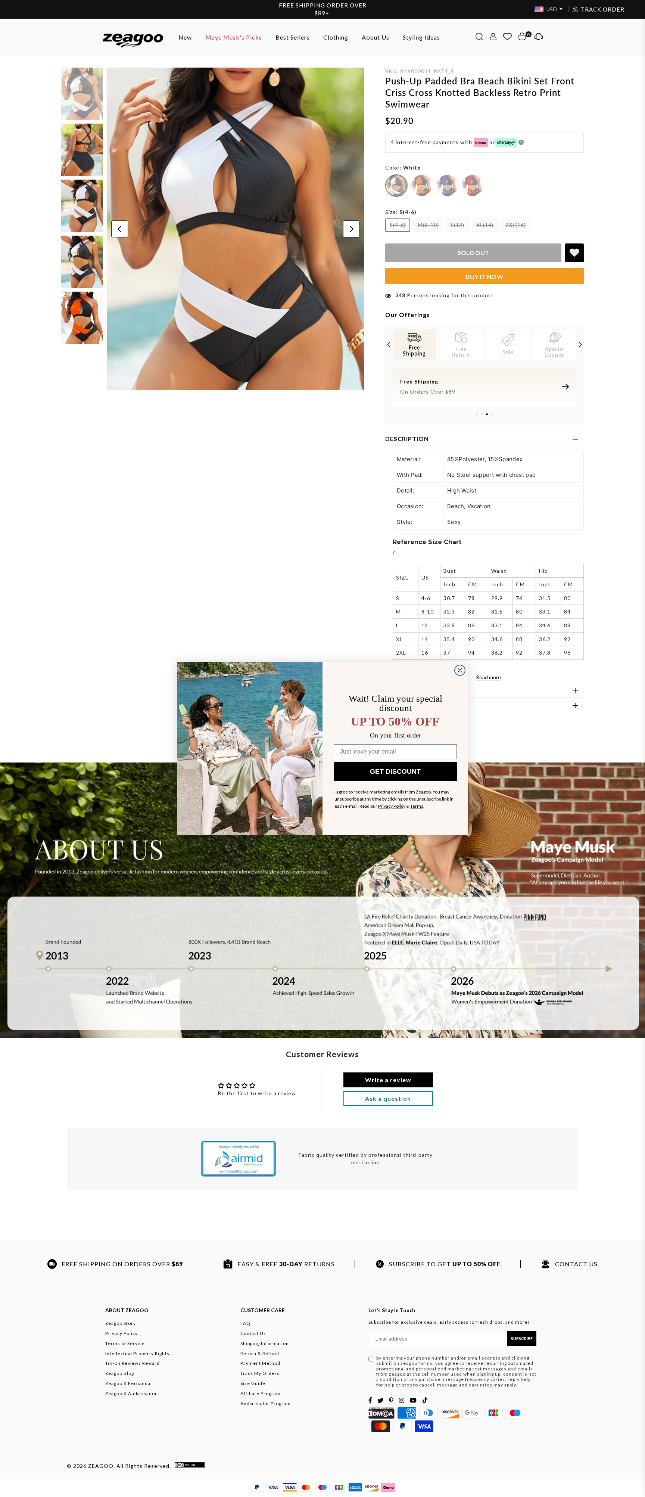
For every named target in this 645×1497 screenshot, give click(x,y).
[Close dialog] (460, 670)
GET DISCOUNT (395, 771)
